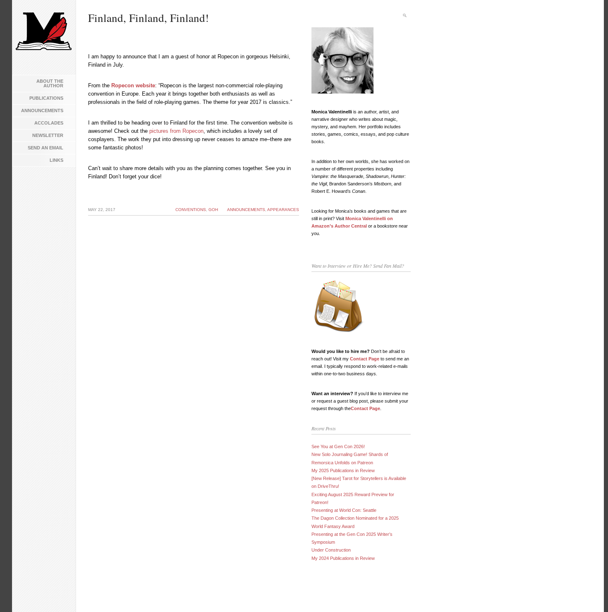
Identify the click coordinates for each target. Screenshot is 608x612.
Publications (46, 98)
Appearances (283, 209)
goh (213, 209)
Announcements (42, 110)
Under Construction (331, 549)
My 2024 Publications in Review (343, 558)
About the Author (49, 83)
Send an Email (45, 147)
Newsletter (47, 135)
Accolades (48, 122)
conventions (190, 209)
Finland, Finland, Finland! (148, 17)
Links (56, 160)
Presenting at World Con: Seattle (343, 510)
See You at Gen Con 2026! (338, 446)
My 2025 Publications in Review (343, 470)
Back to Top (589, 593)
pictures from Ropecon (176, 131)
